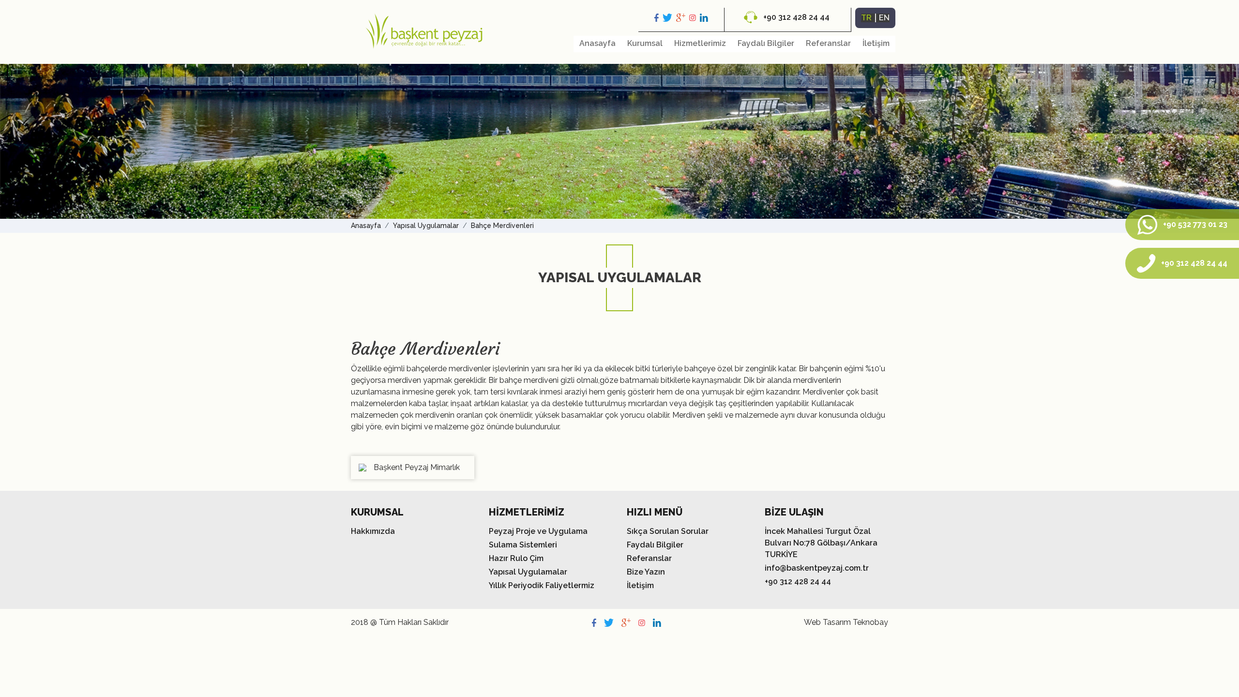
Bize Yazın (646, 571)
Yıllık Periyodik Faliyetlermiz (541, 585)
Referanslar (828, 43)
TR (866, 17)
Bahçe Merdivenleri (502, 225)
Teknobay (870, 622)
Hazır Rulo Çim (516, 558)
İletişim (876, 43)
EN (884, 17)
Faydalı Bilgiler (766, 43)
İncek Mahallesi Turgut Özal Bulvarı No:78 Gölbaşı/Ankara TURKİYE (821, 543)
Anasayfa (597, 43)
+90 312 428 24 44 (795, 17)
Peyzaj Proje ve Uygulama (538, 531)
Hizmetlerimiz (700, 43)
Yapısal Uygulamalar (426, 225)
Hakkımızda (373, 531)
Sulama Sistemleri (523, 544)
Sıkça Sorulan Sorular (668, 531)
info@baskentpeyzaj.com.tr (817, 568)
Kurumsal (645, 43)
